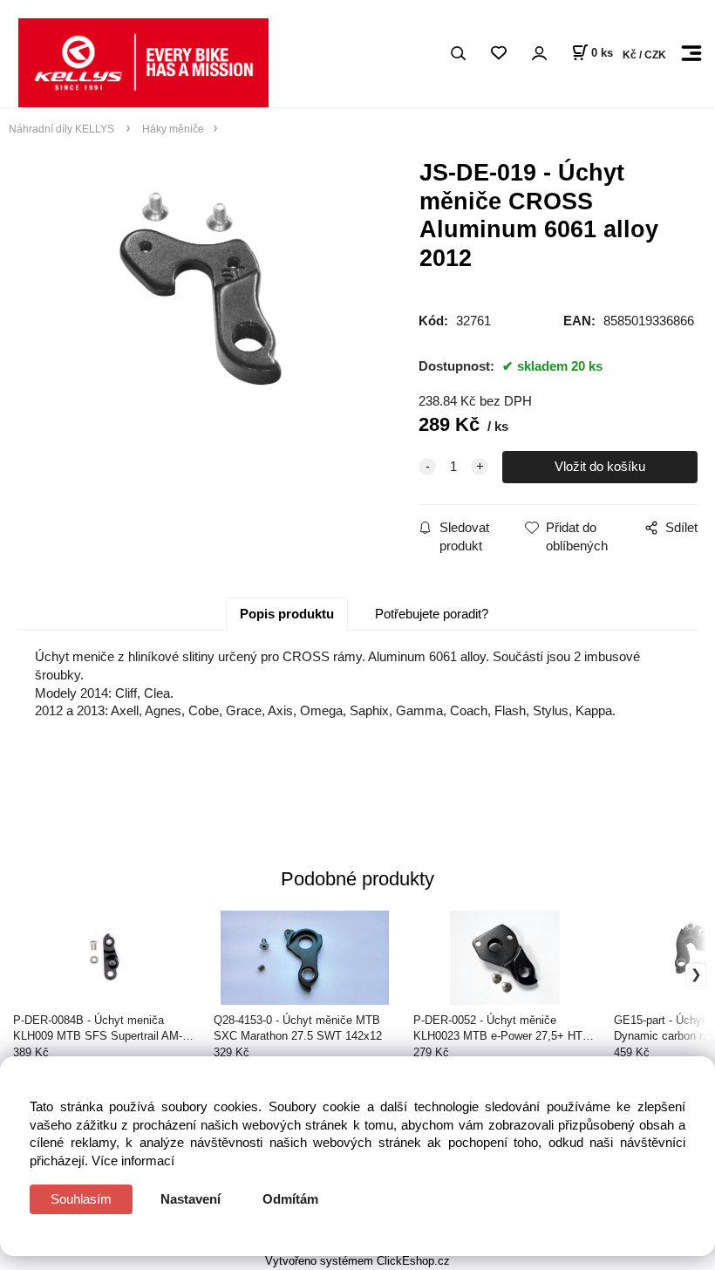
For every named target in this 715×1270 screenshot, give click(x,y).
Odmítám (290, 1198)
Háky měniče (172, 128)
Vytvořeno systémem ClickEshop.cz (357, 1260)
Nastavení (190, 1198)
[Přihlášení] (539, 54)
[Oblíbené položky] (498, 54)
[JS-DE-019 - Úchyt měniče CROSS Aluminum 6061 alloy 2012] (200, 302)
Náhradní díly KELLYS (63, 128)
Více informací (133, 1160)
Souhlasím (81, 1198)
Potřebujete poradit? (431, 613)
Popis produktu (287, 613)
